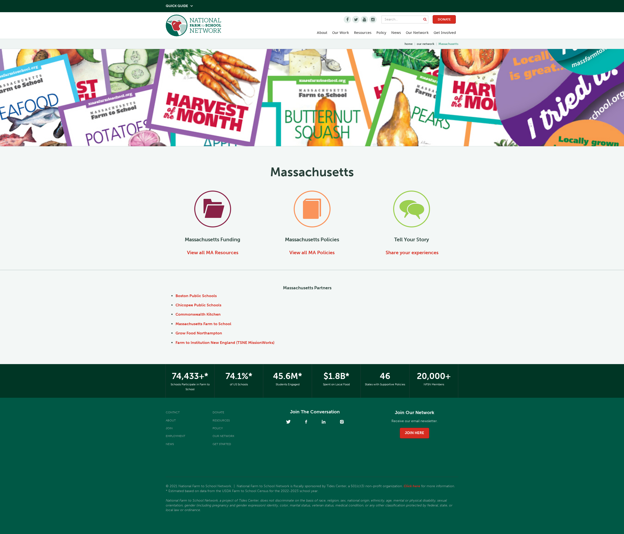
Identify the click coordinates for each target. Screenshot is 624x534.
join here (414, 433)
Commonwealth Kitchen (198, 314)
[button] (322, 33)
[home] (193, 27)
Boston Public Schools (196, 295)
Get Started (222, 444)
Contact (173, 412)
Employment (175, 436)
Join (169, 428)
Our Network (417, 32)
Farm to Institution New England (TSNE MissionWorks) (225, 342)
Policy (218, 428)
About (171, 420)
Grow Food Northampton (199, 333)
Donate (444, 19)
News (170, 444)
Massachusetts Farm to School (203, 323)
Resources (362, 32)
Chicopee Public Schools (198, 305)
